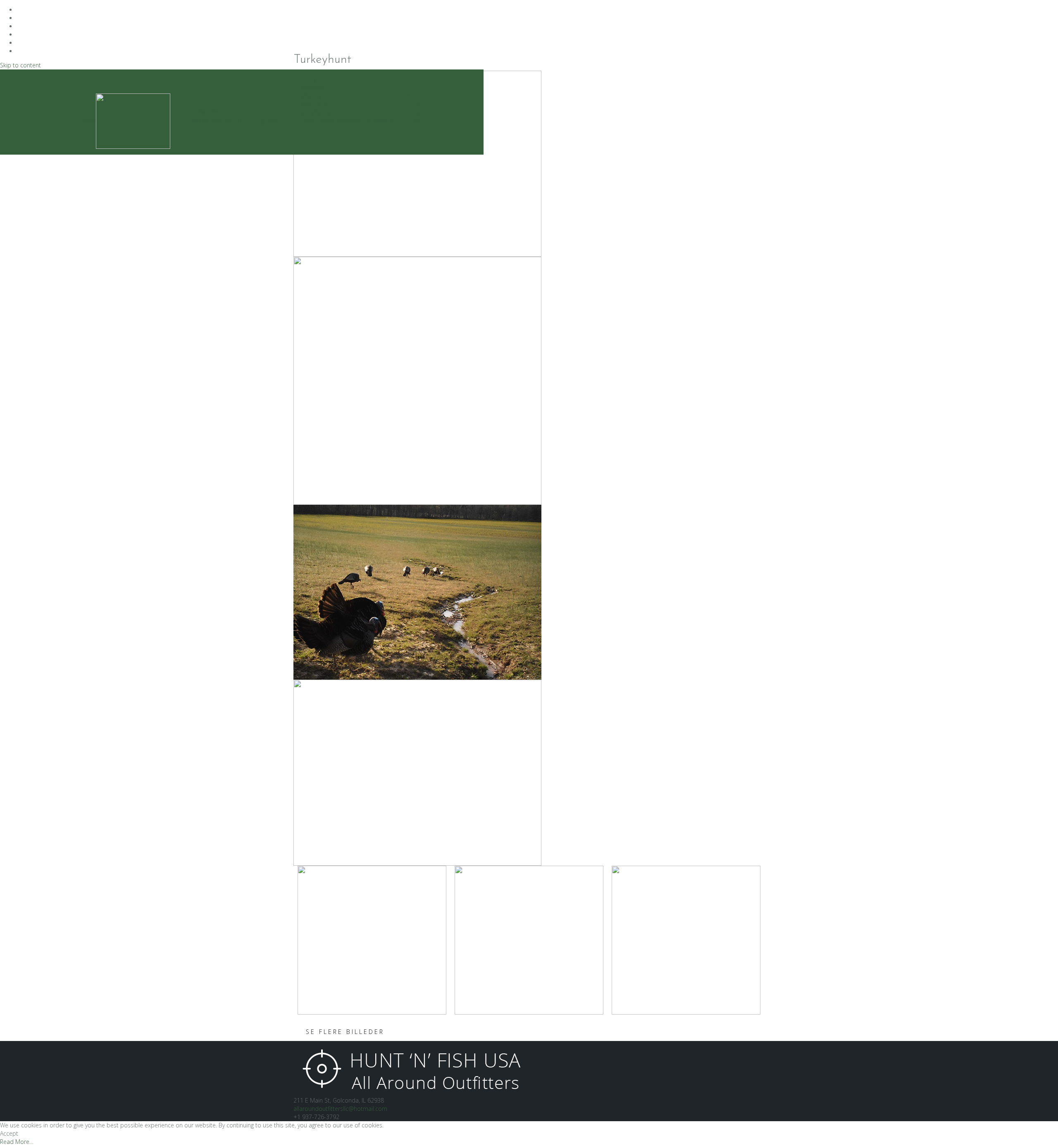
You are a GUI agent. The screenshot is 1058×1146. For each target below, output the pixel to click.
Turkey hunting (316, 120)
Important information (366, 120)
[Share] (1031, 9)
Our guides (264, 120)
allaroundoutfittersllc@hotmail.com (340, 1109)
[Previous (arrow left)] (14, 573)
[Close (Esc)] (1049, 9)
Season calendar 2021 (218, 120)
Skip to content (20, 65)
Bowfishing (311, 87)
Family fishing (314, 112)
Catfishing (309, 96)
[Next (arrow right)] (1043, 573)
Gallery (307, 79)
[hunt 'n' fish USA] (410, 1068)
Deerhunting (313, 104)
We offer (210, 112)
